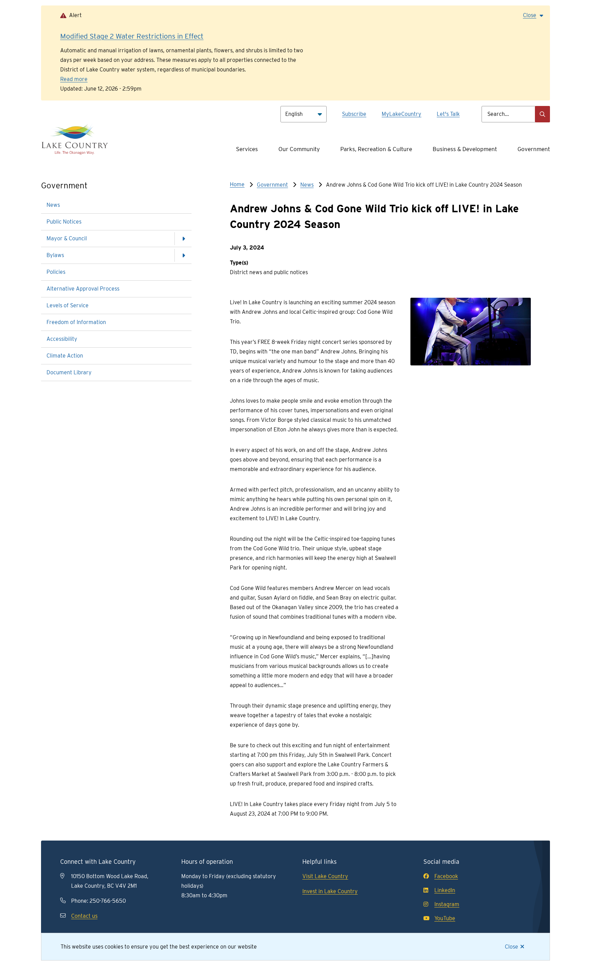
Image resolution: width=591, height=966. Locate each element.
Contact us (84, 916)
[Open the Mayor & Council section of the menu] (183, 238)
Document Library (69, 372)
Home (237, 184)
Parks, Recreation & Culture (376, 149)
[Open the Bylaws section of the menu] (183, 255)
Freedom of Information (76, 322)
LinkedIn (444, 890)
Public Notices (64, 221)
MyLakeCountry (401, 114)
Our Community (299, 149)
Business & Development (465, 149)
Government (533, 149)
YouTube (444, 918)
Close (511, 946)
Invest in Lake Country (330, 891)
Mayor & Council (67, 238)
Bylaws (55, 255)
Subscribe (354, 114)
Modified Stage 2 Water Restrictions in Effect (131, 36)
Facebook (446, 876)
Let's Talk (448, 114)
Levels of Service (68, 305)
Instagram (446, 904)
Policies (56, 272)
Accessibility (62, 339)
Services (247, 149)
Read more (74, 79)
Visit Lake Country (325, 876)
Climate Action (65, 355)
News (53, 205)
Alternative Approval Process (83, 288)
